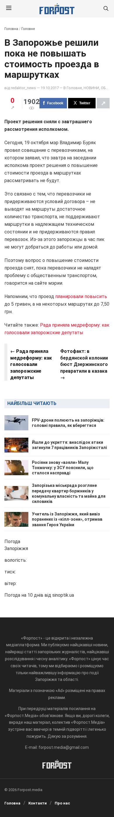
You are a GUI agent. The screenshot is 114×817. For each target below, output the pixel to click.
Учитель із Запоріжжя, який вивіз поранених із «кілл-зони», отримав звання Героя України (67, 519)
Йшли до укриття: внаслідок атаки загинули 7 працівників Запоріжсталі (69, 445)
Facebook (55, 103)
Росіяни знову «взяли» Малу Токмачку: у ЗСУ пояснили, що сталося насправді (63, 467)
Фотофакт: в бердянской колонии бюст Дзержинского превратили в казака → (84, 364)
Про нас (62, 803)
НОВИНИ (91, 88)
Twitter (84, 103)
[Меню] (8, 8)
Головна (11, 29)
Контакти (37, 803)
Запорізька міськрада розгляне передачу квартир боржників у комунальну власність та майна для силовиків (69, 493)
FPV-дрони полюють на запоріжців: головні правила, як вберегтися (68, 423)
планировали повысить (81, 296)
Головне (28, 29)
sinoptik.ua (63, 595)
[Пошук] (106, 9)
